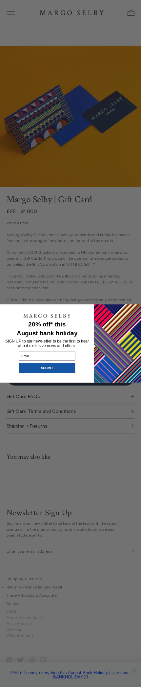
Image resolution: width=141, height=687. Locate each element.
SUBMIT (47, 368)
